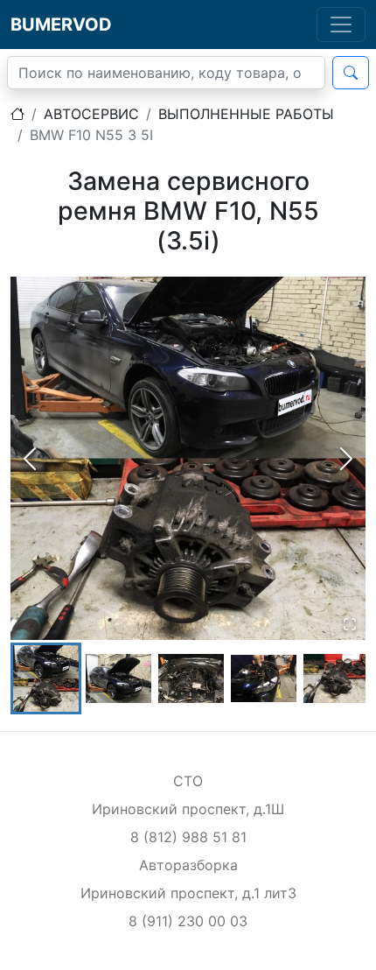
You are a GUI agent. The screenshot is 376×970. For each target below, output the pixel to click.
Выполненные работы (246, 114)
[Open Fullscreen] (350, 624)
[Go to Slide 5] (336, 678)
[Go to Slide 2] (118, 678)
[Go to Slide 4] (263, 678)
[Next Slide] (346, 459)
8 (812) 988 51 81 (188, 837)
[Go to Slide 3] (191, 678)
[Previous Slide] (29, 459)
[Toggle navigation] (341, 24)
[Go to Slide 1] (45, 679)
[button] (188, 458)
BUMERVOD (61, 24)
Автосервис (91, 114)
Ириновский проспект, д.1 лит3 (188, 893)
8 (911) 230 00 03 (188, 921)
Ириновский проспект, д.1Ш (188, 809)
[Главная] (17, 114)
